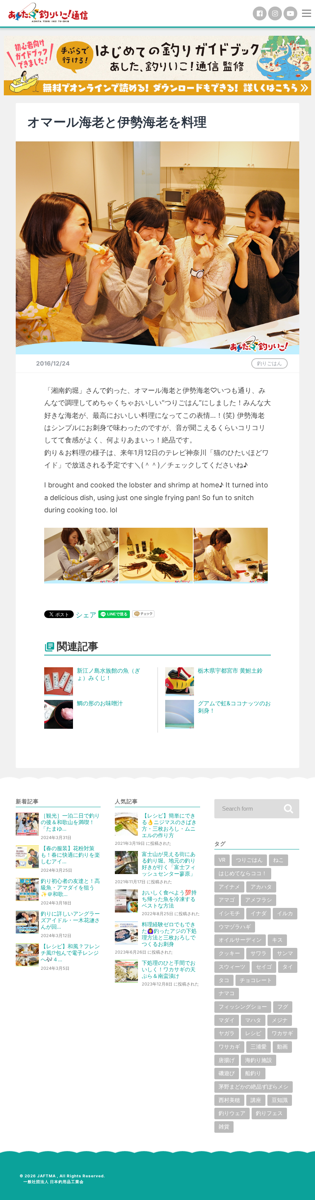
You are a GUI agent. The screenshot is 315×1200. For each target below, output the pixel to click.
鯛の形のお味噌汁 (100, 703)
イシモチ (229, 913)
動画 (282, 1047)
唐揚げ (227, 1060)
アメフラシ (258, 900)
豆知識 (280, 1100)
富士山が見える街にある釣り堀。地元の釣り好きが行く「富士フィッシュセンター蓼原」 (169, 864)
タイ (287, 967)
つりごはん (249, 860)
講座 (255, 1100)
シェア (86, 615)
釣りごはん (269, 363)
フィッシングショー (243, 1007)
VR (222, 860)
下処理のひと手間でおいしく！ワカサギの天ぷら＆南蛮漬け (169, 969)
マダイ (227, 1020)
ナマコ (227, 993)
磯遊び (227, 1073)
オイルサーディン (240, 940)
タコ (224, 980)
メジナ (280, 1020)
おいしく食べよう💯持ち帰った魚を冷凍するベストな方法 (169, 899)
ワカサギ (282, 1033)
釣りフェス (269, 1113)
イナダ (258, 913)
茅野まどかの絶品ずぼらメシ (253, 1087)
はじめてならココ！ (243, 873)
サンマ (285, 953)
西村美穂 (229, 1100)
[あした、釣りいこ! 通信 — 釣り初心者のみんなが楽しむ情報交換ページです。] (48, 12)
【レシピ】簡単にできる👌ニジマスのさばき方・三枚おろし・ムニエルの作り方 (169, 825)
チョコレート (256, 980)
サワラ (258, 953)
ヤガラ (227, 1033)
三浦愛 (258, 1047)
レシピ (253, 1033)
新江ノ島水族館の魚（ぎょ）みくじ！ (108, 674)
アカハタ (261, 887)
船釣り (253, 1073)
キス (277, 940)
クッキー (229, 953)
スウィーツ (232, 967)
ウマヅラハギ (235, 927)
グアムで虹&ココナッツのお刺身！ (234, 707)
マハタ (253, 1020)
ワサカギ (229, 1047)
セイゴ (264, 967)
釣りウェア (232, 1113)
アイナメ (229, 887)
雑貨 (224, 1127)
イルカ (285, 913)
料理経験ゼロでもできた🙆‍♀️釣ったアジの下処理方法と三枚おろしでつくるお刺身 (169, 934)
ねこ (278, 860)
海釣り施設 (258, 1060)
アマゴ (227, 900)
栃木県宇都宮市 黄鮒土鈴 (230, 670)
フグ (282, 1007)
